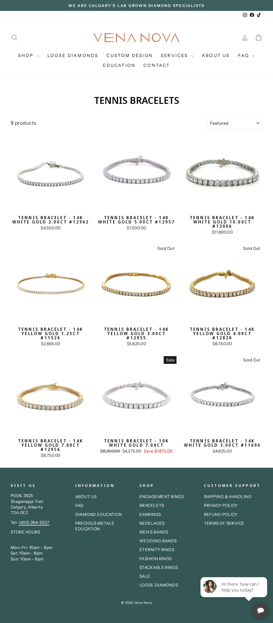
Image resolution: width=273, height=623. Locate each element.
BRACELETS (151, 505)
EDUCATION (119, 65)
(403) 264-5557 (34, 522)
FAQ (244, 55)
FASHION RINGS (155, 558)
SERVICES (175, 55)
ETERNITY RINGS (156, 549)
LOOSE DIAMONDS (73, 55)
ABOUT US (216, 55)
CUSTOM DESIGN (129, 55)
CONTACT (156, 65)
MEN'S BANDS (153, 532)
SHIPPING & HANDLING (228, 496)
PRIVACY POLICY (221, 505)
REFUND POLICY (221, 514)
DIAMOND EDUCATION (98, 514)
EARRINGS (150, 514)
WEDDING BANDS (158, 540)
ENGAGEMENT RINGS (161, 496)
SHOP (26, 55)
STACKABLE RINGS (158, 567)
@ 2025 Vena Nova (136, 603)
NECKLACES (151, 523)
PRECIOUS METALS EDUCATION (94, 526)
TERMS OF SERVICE (224, 523)
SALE (144, 576)
